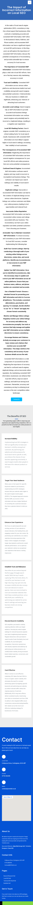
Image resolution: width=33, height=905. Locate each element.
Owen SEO (10, 848)
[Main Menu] (29, 2)
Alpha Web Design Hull (19, 846)
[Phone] (17, 903)
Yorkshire (28, 846)
